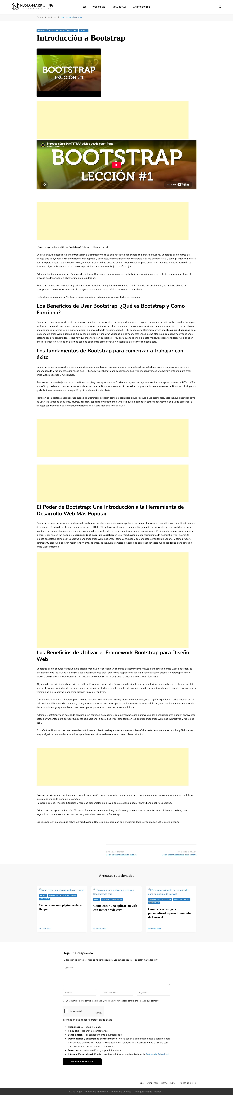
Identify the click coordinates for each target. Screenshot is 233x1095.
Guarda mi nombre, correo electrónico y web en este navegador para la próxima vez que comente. (113, 1000)
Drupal (43, 896)
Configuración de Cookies (147, 1091)
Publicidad (72, 31)
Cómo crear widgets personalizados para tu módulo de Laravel (169, 913)
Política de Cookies (121, 1091)
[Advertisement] (113, 120)
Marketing (42, 31)
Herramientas (118, 7)
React (96, 899)
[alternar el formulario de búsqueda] (220, 7)
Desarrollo (154, 899)
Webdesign (117, 899)
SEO (85, 7)
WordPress (98, 7)
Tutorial (84, 31)
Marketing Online (141, 7)
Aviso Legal (75, 1091)
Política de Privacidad (157, 1054)
